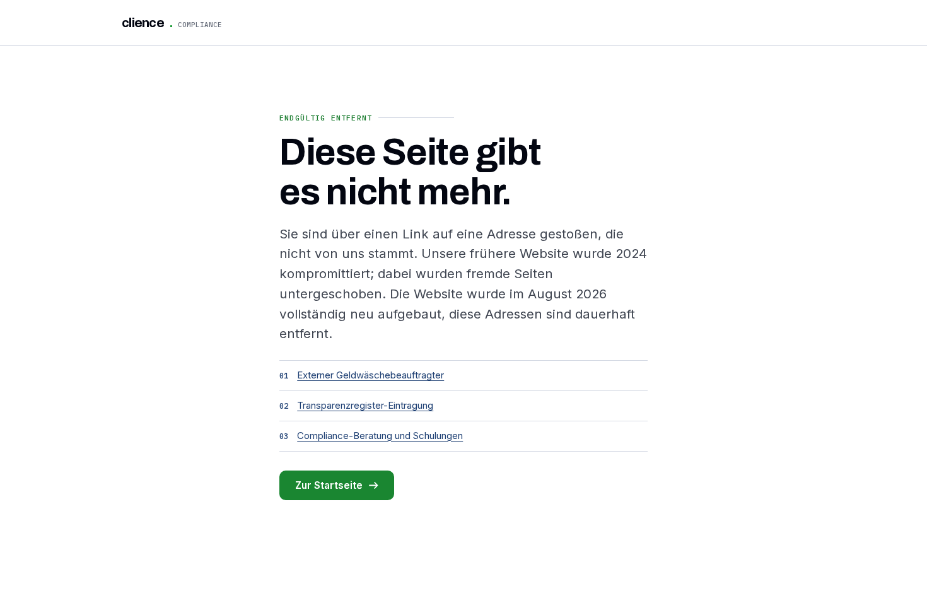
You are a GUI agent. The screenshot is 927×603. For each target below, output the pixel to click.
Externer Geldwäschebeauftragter (370, 375)
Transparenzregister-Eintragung (365, 405)
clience (172, 22)
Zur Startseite (329, 485)
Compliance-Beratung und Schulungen (380, 436)
